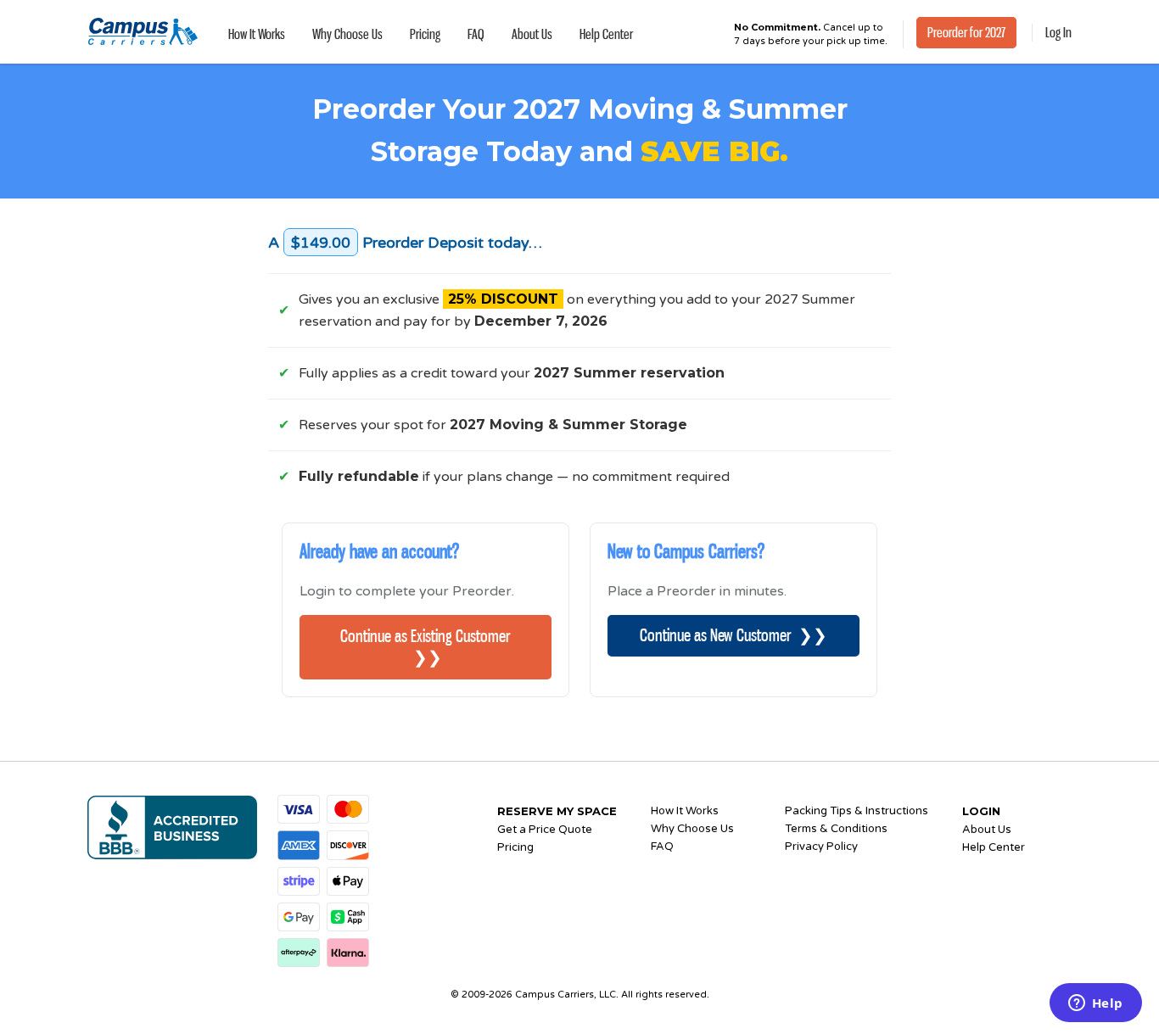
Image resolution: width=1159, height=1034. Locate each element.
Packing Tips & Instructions (856, 811)
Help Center (606, 34)
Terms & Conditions (836, 829)
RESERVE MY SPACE (557, 811)
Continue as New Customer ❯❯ (733, 635)
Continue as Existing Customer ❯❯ (425, 647)
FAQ (476, 34)
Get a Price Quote (544, 829)
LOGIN (981, 811)
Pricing (425, 34)
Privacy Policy (821, 846)
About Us (532, 34)
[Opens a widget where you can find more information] (1095, 1004)
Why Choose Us (347, 34)
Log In (1058, 33)
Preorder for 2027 (966, 33)
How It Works (256, 34)
